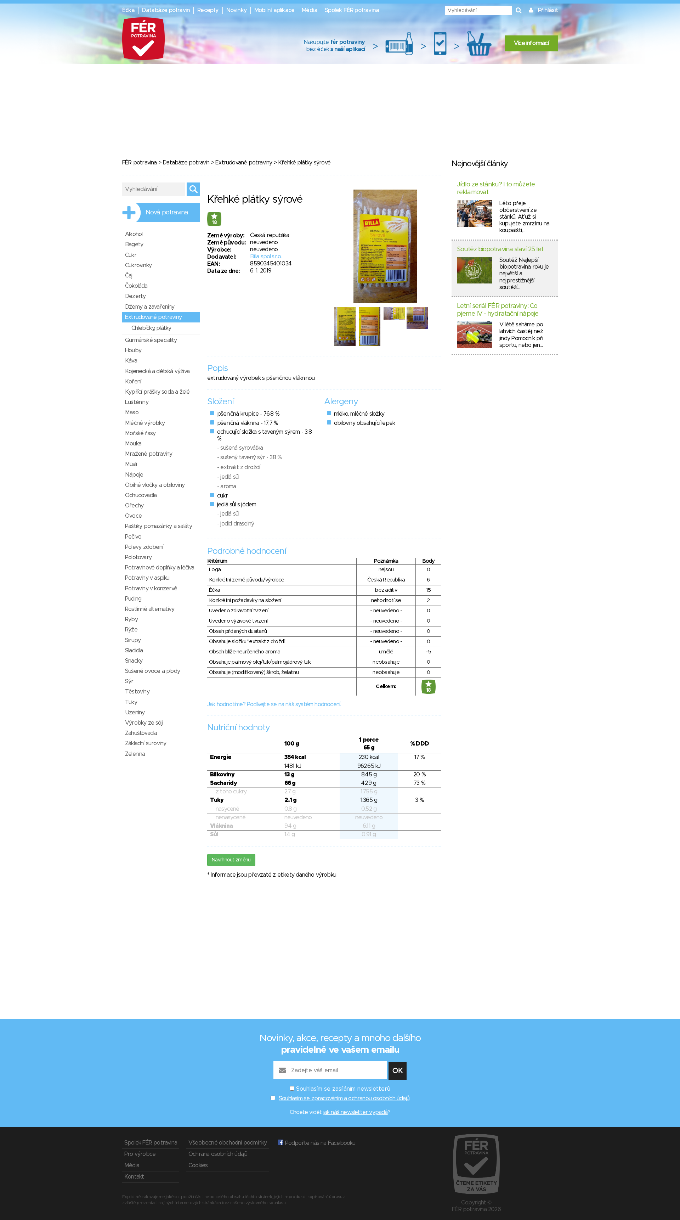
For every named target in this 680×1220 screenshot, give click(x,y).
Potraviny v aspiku (147, 578)
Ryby (131, 619)
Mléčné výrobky (145, 423)
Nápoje (134, 475)
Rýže (131, 630)
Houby (133, 350)
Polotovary (138, 557)
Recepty (208, 10)
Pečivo (133, 537)
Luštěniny (136, 402)
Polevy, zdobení (144, 547)
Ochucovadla (141, 495)
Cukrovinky (138, 265)
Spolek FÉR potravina (352, 10)
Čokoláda (136, 286)
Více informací (531, 43)
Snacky (133, 661)
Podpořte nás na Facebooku (319, 1143)
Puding (133, 599)
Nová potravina (167, 212)
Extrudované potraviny (243, 162)
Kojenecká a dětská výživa (157, 371)
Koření (133, 381)
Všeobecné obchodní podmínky (227, 1143)
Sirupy (133, 640)
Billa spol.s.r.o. (266, 256)
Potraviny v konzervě (151, 588)
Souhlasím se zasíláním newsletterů (343, 1089)
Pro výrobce (139, 1154)
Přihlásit (548, 10)
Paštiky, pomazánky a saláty (158, 526)
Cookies (198, 1165)
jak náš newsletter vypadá (355, 1112)
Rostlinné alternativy (149, 609)
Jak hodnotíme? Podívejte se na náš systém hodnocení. (274, 704)
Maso (131, 412)
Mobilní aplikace (274, 10)
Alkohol (133, 234)
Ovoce (133, 516)
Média (309, 10)
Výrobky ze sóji (144, 723)
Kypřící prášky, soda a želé (157, 392)
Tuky (131, 702)
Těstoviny (137, 692)
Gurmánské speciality (151, 340)
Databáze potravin (166, 10)
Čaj (128, 276)
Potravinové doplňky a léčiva (159, 567)
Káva (131, 361)
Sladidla (134, 650)
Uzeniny (134, 712)
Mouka (133, 443)
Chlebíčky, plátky (151, 328)
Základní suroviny (145, 743)
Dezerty (135, 296)
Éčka (128, 10)
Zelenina (135, 754)
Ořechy (134, 505)
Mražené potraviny (148, 454)
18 (214, 222)
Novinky (236, 10)
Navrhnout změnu (231, 860)
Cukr (130, 255)
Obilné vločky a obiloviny (155, 485)
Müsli (131, 464)
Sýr (129, 681)
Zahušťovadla (141, 733)
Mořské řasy (140, 433)
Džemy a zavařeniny (150, 307)
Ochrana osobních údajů (217, 1154)
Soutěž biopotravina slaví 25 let (500, 249)
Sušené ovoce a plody (152, 671)
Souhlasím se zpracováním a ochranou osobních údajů (344, 1098)
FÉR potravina (139, 162)
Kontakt (134, 1177)
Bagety (134, 244)
